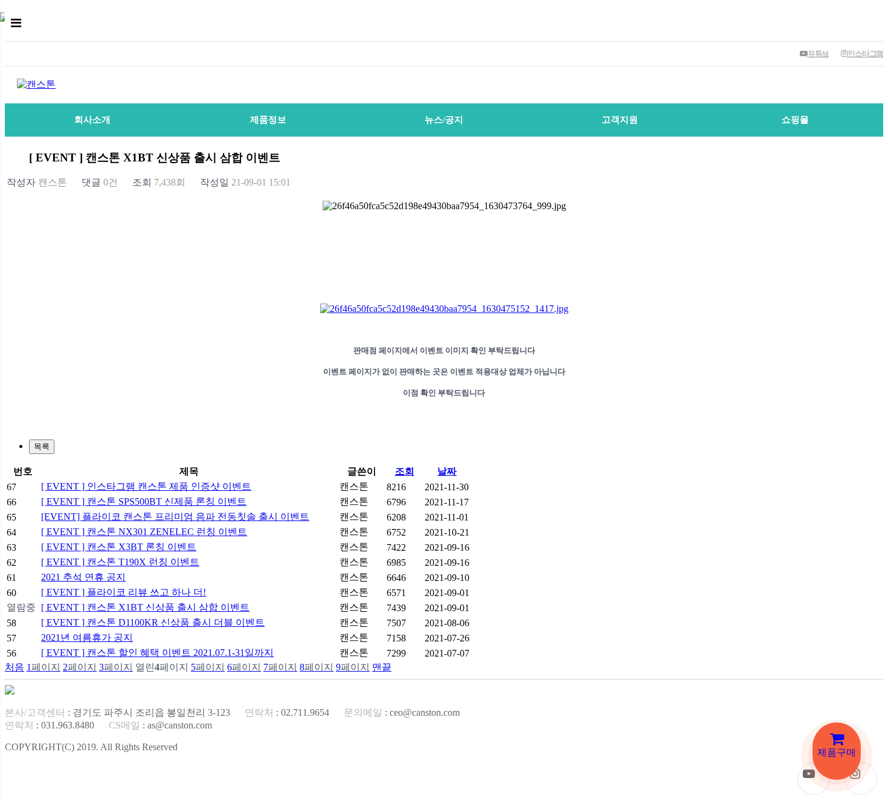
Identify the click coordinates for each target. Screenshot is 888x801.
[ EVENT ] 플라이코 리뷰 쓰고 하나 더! (123, 592)
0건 (100, 182)
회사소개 (92, 120)
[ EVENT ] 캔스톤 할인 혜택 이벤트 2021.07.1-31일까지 (157, 652)
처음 (14, 667)
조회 (404, 471)
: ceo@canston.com (402, 712)
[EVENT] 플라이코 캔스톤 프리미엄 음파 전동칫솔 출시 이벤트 (175, 516)
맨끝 (381, 667)
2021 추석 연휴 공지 (83, 577)
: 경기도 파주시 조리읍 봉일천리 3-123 (117, 712)
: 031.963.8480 (49, 725)
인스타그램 (865, 53)
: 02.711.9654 (287, 712)
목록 (42, 446)
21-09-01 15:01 (245, 182)
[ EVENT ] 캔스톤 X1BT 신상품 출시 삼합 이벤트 (145, 607)
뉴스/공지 (444, 120)
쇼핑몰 (795, 120)
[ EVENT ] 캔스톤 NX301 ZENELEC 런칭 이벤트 (144, 532)
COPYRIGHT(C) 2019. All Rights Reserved (91, 747)
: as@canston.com (160, 725)
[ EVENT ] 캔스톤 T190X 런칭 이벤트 (120, 562)
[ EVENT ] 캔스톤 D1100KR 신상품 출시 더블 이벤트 (153, 622)
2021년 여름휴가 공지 (87, 637)
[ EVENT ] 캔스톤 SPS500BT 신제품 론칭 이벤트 (143, 501)
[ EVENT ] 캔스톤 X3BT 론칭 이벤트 (118, 547)
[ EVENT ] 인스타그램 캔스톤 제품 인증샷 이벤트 (146, 486)
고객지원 (620, 120)
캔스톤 (37, 182)
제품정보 (268, 120)
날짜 (447, 471)
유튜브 (817, 53)
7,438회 (158, 182)
